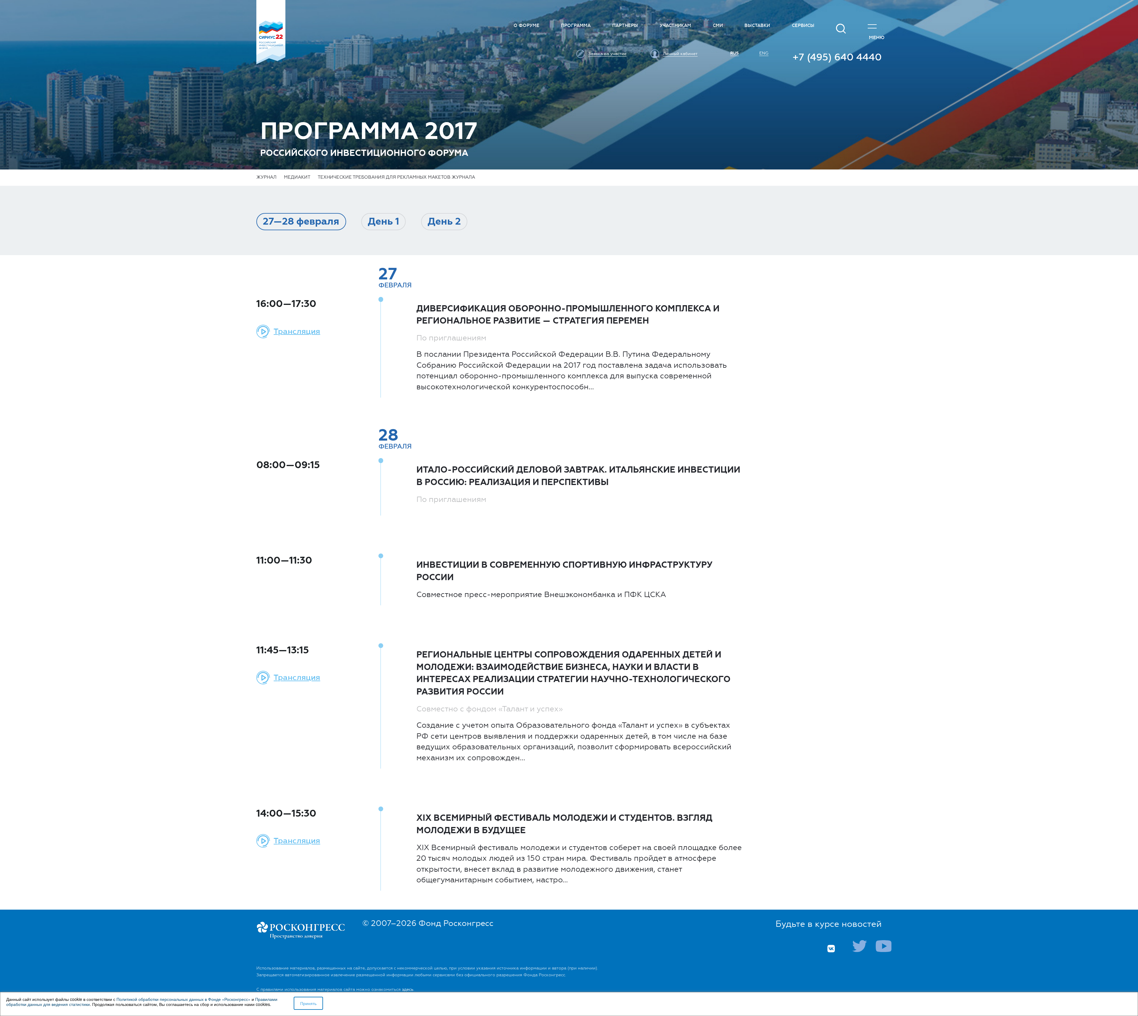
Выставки (757, 25)
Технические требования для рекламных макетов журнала (396, 177)
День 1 (383, 221)
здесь (407, 989)
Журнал (266, 177)
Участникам (675, 25)
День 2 (444, 221)
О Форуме (526, 25)
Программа (576, 25)
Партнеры (625, 25)
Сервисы (803, 25)
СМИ (718, 25)
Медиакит (297, 177)
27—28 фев (301, 221)
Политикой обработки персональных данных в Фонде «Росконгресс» (183, 999)
